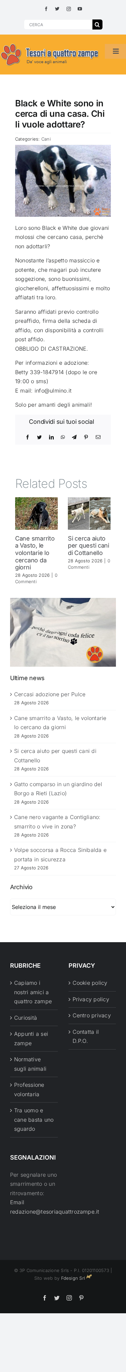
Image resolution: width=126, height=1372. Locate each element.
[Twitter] (39, 437)
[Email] (98, 437)
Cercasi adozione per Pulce (49, 694)
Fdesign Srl (73, 1278)
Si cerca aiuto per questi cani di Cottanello (88, 545)
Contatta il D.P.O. (86, 1036)
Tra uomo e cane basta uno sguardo (33, 1119)
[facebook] (46, 9)
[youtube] (80, 9)
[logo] (50, 44)
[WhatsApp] (62, 437)
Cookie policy (90, 982)
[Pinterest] (86, 437)
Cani (46, 139)
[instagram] (69, 9)
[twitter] (57, 9)
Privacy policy (91, 999)
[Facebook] (27, 437)
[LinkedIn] (51, 437)
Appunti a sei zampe (31, 1038)
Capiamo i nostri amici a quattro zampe (33, 992)
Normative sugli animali (30, 1064)
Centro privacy (92, 1015)
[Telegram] (74, 437)
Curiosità (25, 1017)
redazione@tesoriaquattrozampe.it (54, 1211)
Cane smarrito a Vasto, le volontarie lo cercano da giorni (35, 553)
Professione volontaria (29, 1089)
